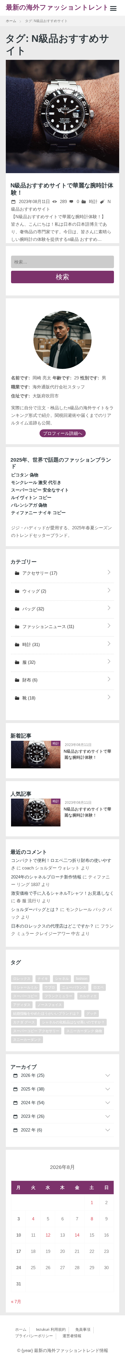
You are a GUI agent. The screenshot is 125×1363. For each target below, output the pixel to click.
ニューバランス (74, 987)
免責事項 (82, 1329)
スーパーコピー (25, 996)
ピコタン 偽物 (24, 474)
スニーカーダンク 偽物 (84, 1031)
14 (77, 1235)
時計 (93, 201)
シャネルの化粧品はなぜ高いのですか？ (73, 1022)
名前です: (20, 377)
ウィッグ (33, 591)
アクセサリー (39, 573)
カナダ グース (24, 1022)
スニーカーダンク (27, 1040)
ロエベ (98, 987)
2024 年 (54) (32, 1102)
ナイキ (43, 979)
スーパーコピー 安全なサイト (40, 489)
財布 (29, 679)
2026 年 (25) (32, 1075)
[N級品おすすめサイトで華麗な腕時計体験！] (62, 116)
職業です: (20, 386)
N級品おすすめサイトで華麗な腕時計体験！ (87, 754)
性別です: (89, 377)
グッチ (91, 1014)
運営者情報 (72, 1336)
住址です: (20, 395)
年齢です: (62, 377)
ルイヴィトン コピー (31, 497)
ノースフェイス (50, 1005)
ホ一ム (20, 1329)
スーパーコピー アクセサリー (36, 1031)
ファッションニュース (47, 626)
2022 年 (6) (31, 1129)
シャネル (62, 979)
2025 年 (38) (32, 1088)
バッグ (32, 608)
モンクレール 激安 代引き (36, 482)
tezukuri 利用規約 (51, 1329)
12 (48, 1235)
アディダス (22, 1005)
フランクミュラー (58, 996)
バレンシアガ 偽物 (29, 505)
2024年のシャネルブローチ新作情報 (46, 876)
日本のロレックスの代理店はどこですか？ (52, 925)
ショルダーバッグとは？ (35, 909)
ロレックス (22, 979)
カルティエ (88, 996)
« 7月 (16, 1301)
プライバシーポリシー (34, 1336)
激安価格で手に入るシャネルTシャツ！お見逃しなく (62, 893)
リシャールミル (25, 987)
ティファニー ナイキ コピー (38, 512)
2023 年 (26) (32, 1116)
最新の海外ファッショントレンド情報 (61, 10)
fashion (82, 979)
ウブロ (49, 987)
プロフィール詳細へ (62, 433)
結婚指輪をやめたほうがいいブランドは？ (46, 1014)
